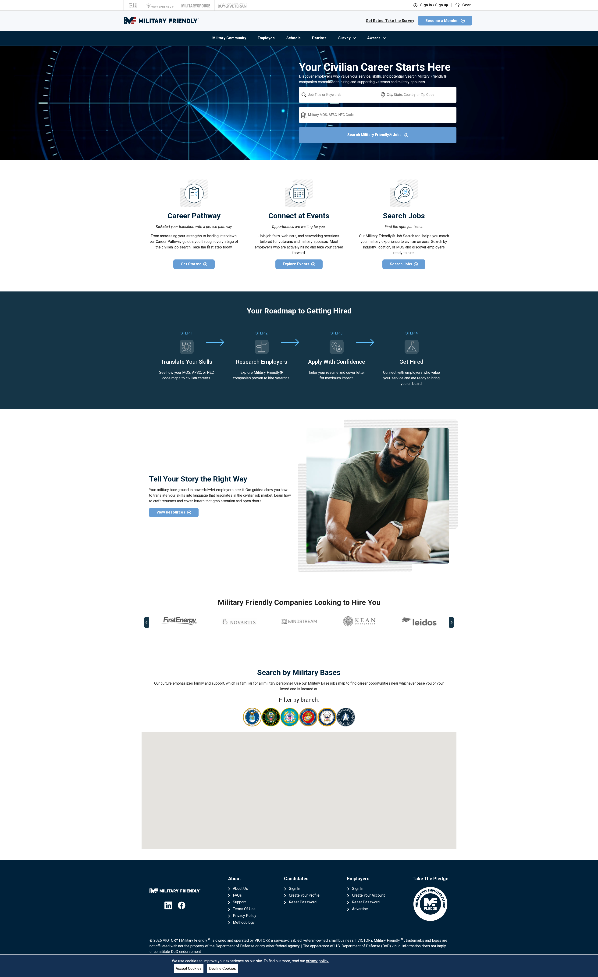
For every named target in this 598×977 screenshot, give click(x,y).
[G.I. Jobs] (133, 5)
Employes (266, 38)
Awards (374, 38)
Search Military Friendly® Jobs (374, 135)
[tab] (295, 637)
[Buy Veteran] (232, 5)
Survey (344, 38)
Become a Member (442, 20)
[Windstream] (299, 621)
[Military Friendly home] (161, 21)
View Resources (171, 512)
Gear (466, 5)
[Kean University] (359, 621)
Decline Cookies (222, 968)
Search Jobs (401, 264)
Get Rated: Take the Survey (390, 20)
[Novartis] (238, 621)
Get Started (191, 264)
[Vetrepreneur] (160, 5)
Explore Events (296, 264)
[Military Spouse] (196, 5)
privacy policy (317, 961)
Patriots (319, 38)
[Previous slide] (146, 622)
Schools (293, 38)
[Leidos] (419, 621)
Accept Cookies (189, 968)
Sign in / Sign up (433, 5)
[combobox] (338, 95)
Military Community (229, 38)
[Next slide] (451, 622)
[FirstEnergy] (178, 621)
